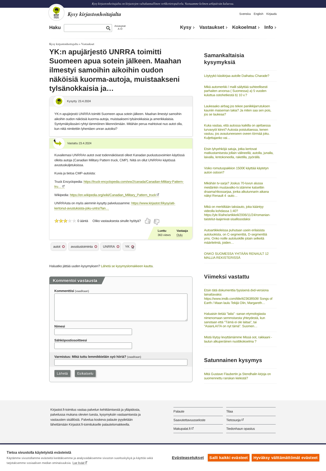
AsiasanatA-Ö (120, 27)
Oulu (180, 235)
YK (127, 246)
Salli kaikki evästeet (228, 457)
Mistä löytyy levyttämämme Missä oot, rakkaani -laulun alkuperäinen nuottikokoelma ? (238, 339)
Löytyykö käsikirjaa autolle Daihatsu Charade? (236, 76)
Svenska (245, 14)
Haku (55, 27)
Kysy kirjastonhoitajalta (63, 44)
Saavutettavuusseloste (189, 420)
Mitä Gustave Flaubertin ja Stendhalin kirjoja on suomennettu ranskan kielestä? (237, 376)
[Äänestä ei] (156, 222)
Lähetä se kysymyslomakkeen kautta (127, 266)
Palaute (178, 411)
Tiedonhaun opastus (240, 428)
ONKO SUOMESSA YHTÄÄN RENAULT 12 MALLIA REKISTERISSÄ (236, 256)
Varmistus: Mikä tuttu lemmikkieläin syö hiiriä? (90, 356)
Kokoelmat (244, 27)
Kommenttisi (64, 291)
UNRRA (109, 246)
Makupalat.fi (181, 428)
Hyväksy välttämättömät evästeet (285, 457)
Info (268, 27)
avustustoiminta (82, 246)
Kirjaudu (271, 14)
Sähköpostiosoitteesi (70, 340)
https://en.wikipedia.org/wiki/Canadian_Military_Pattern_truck (113, 195)
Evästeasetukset (188, 457)
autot (56, 246)
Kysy (185, 27)
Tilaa (229, 411)
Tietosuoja (233, 420)
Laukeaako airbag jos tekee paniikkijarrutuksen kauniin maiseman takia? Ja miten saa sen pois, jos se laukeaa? (237, 110)
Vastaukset (211, 27)
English (258, 14)
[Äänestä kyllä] (148, 221)
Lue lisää (78, 463)
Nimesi (59, 326)
